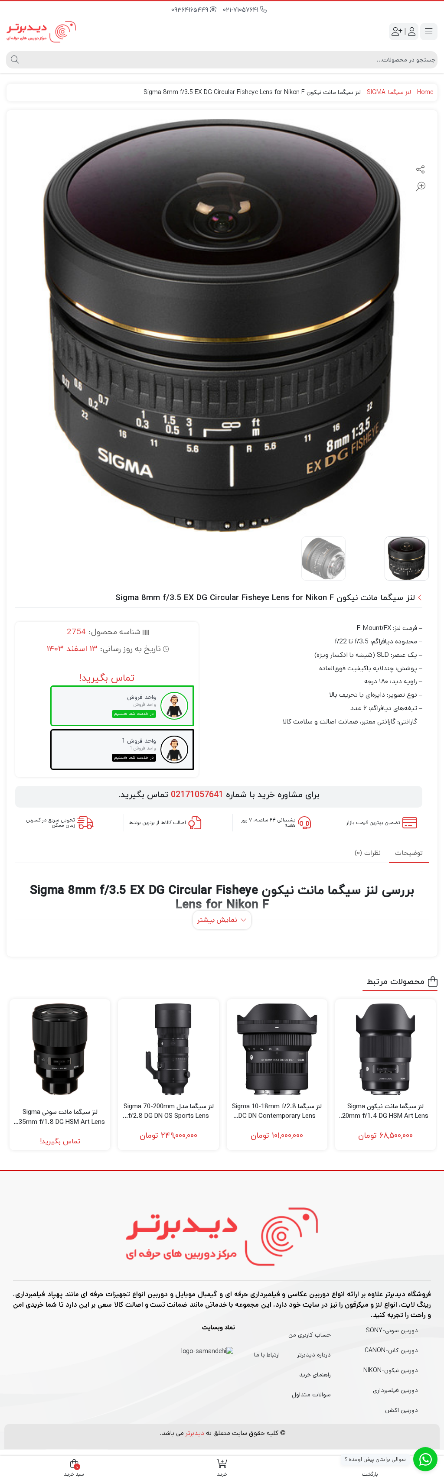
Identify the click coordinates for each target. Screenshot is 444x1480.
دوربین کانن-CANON (391, 1350)
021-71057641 (241, 10)
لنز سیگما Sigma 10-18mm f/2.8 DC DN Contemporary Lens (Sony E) (277, 1111)
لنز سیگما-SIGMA (389, 92)
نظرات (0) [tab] (368, 853)
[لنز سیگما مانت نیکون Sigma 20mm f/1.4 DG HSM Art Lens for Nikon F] (385, 1049)
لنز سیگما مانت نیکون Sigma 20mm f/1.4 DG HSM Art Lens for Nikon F (385, 1111)
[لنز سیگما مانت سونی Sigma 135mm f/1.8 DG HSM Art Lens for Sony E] (60, 1049)
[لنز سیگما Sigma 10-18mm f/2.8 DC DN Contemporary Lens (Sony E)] (277, 1049)
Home (425, 92)
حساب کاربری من (309, 1335)
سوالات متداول (311, 1394)
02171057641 (197, 795)
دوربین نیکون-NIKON (390, 1370)
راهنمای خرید (315, 1374)
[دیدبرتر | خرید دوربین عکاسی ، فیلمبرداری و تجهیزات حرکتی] (41, 32)
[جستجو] (13, 59)
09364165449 (190, 10)
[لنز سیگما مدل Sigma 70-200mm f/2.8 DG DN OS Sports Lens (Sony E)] (168, 1049)
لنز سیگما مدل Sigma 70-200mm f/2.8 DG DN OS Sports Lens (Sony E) (169, 1111)
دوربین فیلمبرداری (395, 1390)
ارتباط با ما (267, 1354)
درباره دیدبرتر (314, 1354)
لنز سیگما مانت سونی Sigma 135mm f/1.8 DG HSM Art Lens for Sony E (60, 1117)
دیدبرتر (195, 1433)
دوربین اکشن (401, 1410)
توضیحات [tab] (409, 853)
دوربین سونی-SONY (392, 1330)
